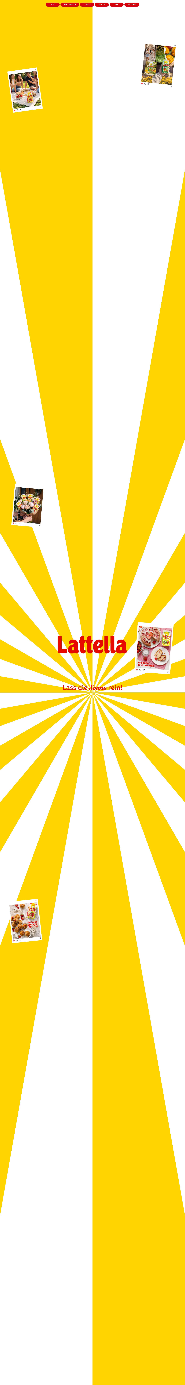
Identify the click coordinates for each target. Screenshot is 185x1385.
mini (116, 5)
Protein (102, 5)
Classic (87, 5)
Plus (52, 5)
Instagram (132, 5)
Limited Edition (70, 5)
